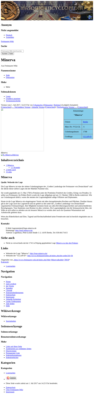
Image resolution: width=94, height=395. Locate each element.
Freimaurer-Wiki (7, 41)
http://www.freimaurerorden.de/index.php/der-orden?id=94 (50, 256)
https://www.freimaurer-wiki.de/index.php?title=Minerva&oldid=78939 (41, 260)
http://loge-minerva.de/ (24, 230)
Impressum (10, 392)
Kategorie (5, 262)
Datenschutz (10, 387)
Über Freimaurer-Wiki (14, 390)
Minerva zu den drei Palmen (67, 243)
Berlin (85, 122)
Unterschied (6, 107)
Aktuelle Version (38, 107)
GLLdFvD (87, 137)
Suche (4, 46)
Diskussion (48, 105)
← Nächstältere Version (21, 107)
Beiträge (57, 105)
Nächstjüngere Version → (67, 107)
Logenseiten (10, 266)
